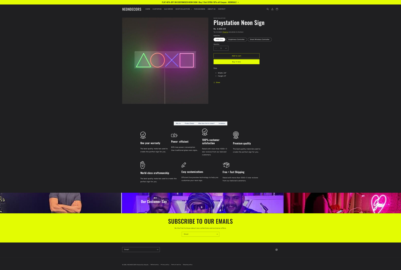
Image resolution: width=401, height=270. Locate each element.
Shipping (225, 32)
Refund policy (155, 264)
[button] (183, 9)
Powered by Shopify (142, 264)
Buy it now (236, 62)
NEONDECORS (132, 264)
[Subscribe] (217, 234)
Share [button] (218, 82)
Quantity (216, 44)
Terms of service (176, 264)
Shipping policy (187, 264)
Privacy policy (165, 264)
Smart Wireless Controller (260, 39)
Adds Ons (219, 39)
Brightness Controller (236, 39)
